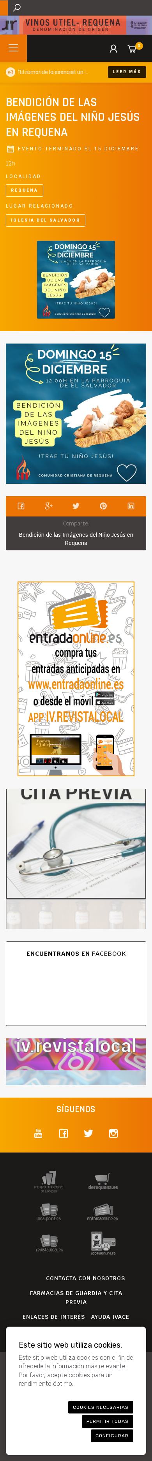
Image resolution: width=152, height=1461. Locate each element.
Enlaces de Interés (54, 1316)
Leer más (127, 72)
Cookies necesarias (101, 1407)
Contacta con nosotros (85, 1278)
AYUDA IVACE (110, 1316)
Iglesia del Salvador (45, 220)
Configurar (112, 1435)
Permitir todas (108, 1421)
